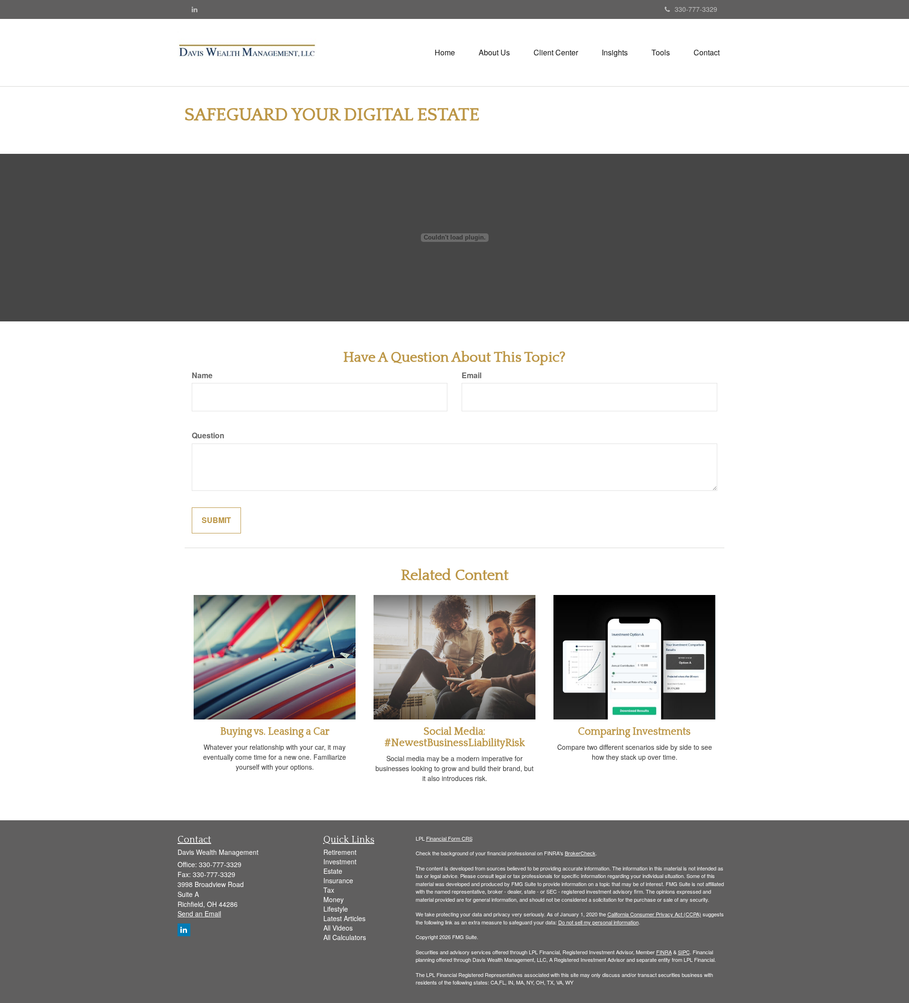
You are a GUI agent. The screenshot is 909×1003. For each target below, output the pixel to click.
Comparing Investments (634, 731)
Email (471, 375)
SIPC (684, 952)
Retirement (339, 852)
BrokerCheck (580, 853)
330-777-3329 (696, 9)
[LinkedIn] (194, 9)
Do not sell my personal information (598, 922)
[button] (494, 52)
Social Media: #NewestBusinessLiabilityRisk (454, 737)
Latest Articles (344, 918)
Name (202, 375)
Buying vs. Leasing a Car (275, 731)
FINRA (664, 952)
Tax (328, 890)
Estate (332, 871)
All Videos (338, 927)
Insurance (338, 880)
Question (208, 435)
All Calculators (344, 937)
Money (333, 899)
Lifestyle (335, 909)
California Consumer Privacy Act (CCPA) (654, 914)
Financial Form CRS (449, 838)
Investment (339, 861)
